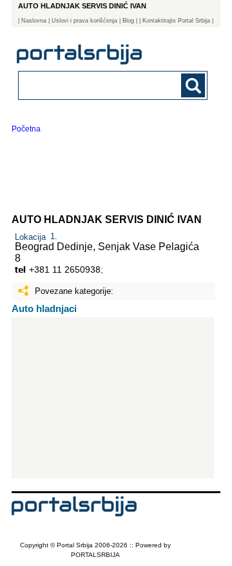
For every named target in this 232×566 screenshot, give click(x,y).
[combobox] (95, 85)
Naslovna (33, 20)
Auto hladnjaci (44, 308)
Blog (128, 20)
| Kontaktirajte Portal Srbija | (176, 20)
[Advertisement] (113, 397)
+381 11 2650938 (65, 269)
